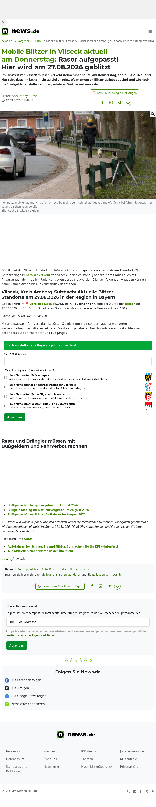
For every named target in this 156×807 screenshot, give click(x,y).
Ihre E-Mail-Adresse (16, 354)
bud (4, 559)
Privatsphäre (129, 766)
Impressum (14, 751)
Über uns (50, 759)
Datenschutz (15, 759)
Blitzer (64, 569)
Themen (87, 759)
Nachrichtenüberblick (96, 766)
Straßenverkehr (79, 569)
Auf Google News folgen (28, 696)
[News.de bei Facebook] (140, 791)
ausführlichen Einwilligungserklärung (31, 635)
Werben (49, 751)
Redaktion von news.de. (107, 574)
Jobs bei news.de (132, 751)
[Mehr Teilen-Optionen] (128, 103)
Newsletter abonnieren (28, 704)
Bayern (53, 569)
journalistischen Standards (63, 574)
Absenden (14, 417)
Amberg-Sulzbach (29, 569)
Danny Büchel (28, 96)
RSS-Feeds (88, 751)
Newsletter (51, 766)
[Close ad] (3, 22)
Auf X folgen (20, 688)
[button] (114, 92)
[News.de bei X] (146, 791)
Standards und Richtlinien (16, 768)
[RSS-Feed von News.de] (152, 791)
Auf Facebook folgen (26, 680)
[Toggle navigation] (150, 31)
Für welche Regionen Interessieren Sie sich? (30, 370)
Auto (45, 569)
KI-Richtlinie (128, 759)
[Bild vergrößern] (153, 114)
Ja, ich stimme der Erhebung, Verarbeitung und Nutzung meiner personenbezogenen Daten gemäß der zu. (76, 633)
